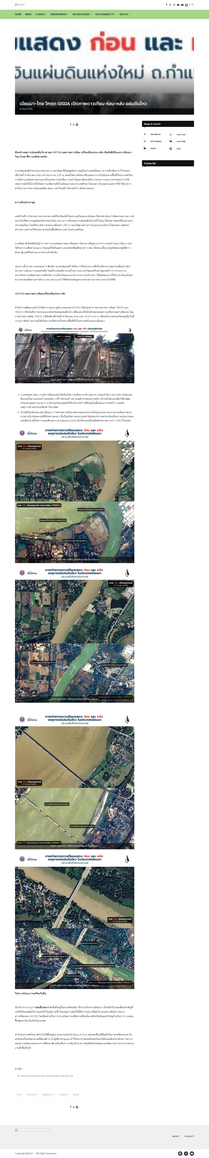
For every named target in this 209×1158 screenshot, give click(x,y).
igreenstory (32, 1095)
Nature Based (81, 14)
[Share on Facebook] (70, 124)
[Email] (182, 5)
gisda (19, 1095)
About (175, 1136)
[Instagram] (174, 5)
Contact (189, 1136)
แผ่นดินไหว (63, 1095)
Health (124, 14)
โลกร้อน (76, 1095)
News (28, 14)
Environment (59, 14)
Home (18, 14)
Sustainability (104, 14)
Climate (40, 14)
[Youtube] (178, 5)
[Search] (192, 4)
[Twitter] (170, 5)
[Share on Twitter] (74, 124)
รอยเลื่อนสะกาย (48, 1095)
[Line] (186, 5)
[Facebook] (166, 5)
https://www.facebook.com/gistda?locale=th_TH (47, 1076)
